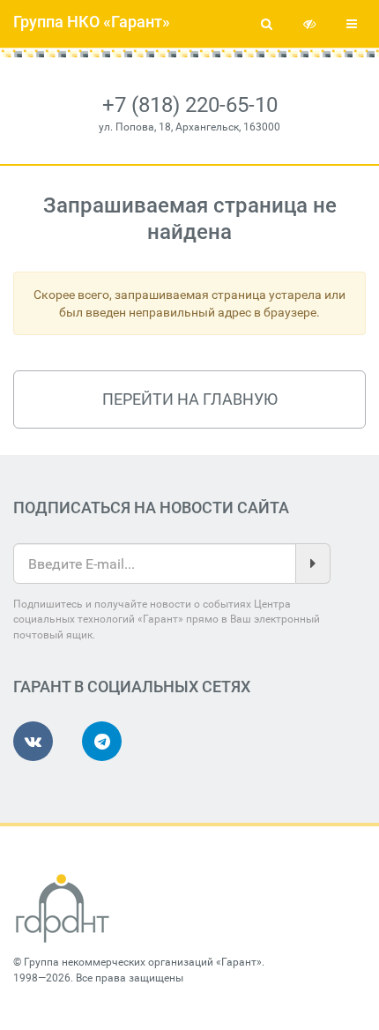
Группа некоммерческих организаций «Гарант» (143, 962)
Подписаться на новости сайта (151, 507)
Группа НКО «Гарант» (91, 21)
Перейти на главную (190, 399)
